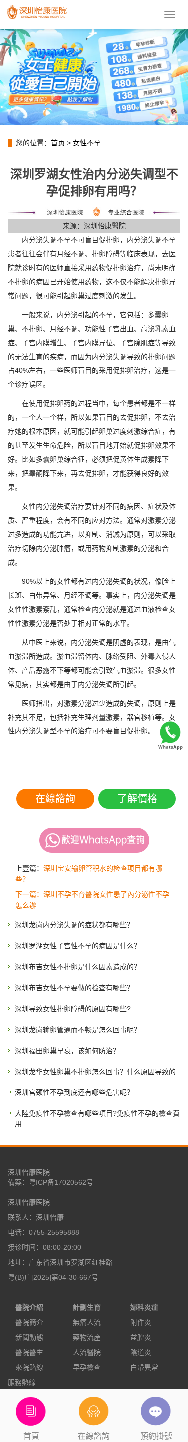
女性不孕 (87, 143)
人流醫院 (87, 1352)
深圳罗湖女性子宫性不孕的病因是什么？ (78, 946)
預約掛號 (156, 1436)
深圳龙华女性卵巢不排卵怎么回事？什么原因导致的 (95, 1072)
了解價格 (137, 798)
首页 (58, 143)
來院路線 (29, 1367)
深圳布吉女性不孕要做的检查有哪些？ (74, 988)
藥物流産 (87, 1337)
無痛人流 (87, 1322)
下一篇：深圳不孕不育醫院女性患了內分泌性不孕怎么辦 (92, 899)
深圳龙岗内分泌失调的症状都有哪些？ (74, 925)
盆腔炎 (140, 1337)
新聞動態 (29, 1337)
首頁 (31, 1436)
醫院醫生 (29, 1352)
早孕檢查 (87, 1367)
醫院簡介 (29, 1322)
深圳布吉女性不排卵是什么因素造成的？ (78, 967)
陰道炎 (140, 1352)
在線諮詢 (55, 798)
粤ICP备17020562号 (61, 1182)
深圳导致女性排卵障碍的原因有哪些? (73, 1009)
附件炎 (140, 1322)
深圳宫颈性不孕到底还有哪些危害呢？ (74, 1092)
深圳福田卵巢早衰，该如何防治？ (67, 1051)
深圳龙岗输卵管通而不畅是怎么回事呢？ (78, 1030)
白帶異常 (144, 1367)
